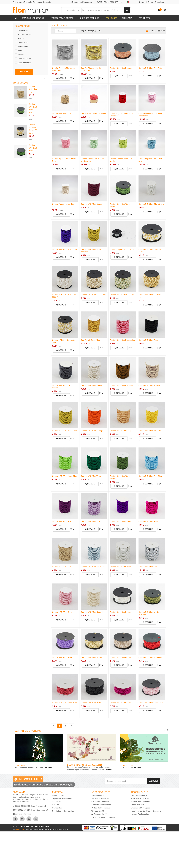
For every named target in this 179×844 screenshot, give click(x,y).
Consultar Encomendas (101, 805)
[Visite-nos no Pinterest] (28, 818)
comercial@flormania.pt (83, 2)
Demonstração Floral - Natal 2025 (84, 765)
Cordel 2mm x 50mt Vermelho (93, 113)
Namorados (23, 46)
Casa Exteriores (24, 59)
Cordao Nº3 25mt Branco (120, 612)
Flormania (127, 18)
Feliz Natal (20, 765)
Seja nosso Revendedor (62, 798)
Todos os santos (24, 34)
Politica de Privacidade (140, 798)
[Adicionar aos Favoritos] (71, 78)
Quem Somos (58, 795)
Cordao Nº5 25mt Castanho (121, 385)
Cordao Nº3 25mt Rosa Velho (64, 703)
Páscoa (21, 38)
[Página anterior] (53, 726)
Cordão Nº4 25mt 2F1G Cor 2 (122, 295)
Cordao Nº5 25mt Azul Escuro (64, 249)
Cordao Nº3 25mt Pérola (120, 657)
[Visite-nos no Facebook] (15, 818)
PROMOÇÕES (111, 18)
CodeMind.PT (20, 829)
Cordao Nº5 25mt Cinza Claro (151, 204)
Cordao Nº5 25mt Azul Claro (150, 476)
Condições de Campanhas (63, 811)
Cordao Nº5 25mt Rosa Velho (122, 340)
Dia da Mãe (23, 42)
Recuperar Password (100, 798)
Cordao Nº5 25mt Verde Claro (64, 476)
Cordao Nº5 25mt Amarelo (150, 431)
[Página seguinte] (71, 726)
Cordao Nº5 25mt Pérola (91, 385)
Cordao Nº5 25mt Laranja (92, 431)
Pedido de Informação (100, 808)
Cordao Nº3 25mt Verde (33, 148)
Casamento (23, 30)
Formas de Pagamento (140, 801)
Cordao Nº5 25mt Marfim (149, 385)
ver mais (48, 767)
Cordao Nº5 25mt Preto (148, 340)
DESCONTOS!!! (126, 765)
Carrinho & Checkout (100, 801)
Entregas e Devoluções (140, 808)
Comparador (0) (100, 814)
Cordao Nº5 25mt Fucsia (149, 521)
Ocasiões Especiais (89, 18)
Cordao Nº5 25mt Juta (61, 567)
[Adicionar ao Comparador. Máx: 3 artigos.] (73, 78)
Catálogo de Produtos (33, 18)
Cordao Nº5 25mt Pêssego (121, 431)
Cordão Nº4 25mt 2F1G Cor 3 (93, 295)
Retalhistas (144, 18)
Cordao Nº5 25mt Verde (91, 476)
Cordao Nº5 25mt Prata (148, 567)
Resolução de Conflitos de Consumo (146, 811)
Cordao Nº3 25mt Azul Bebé (150, 68)
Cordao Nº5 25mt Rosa (62, 612)
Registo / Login (97, 795)
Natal (20, 51)
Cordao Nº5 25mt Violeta (120, 521)
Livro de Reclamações (140, 814)
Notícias (55, 805)
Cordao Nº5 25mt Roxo (62, 521)
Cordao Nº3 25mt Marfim (91, 657)
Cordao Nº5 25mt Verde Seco (64, 431)
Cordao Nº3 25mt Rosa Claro (151, 703)
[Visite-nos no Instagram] (22, 818)
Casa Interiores (24, 63)
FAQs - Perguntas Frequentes (103, 817)
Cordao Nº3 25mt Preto (91, 703)
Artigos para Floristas (62, 18)
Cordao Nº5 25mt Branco (120, 567)
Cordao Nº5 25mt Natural (91, 612)
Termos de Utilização (139, 795)
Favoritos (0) (98, 811)
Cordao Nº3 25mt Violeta (62, 657)
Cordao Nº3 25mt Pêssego (121, 68)
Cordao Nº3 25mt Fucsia (120, 703)
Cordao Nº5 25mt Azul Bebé (93, 567)
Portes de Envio (137, 805)
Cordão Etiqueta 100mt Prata (122, 249)
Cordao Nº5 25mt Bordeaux (92, 204)
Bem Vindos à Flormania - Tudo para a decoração (32, 2)
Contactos (56, 801)
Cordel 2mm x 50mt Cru (62, 113)
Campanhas (57, 808)
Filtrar (24, 72)
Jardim (21, 55)
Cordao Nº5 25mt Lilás (90, 521)
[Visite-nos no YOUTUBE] (35, 818)
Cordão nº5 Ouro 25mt (90, 340)
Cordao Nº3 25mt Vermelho (150, 657)
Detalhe (62, 78)
